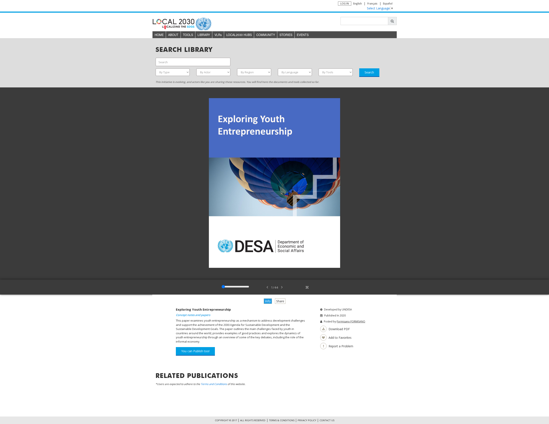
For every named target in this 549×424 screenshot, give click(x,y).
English (357, 3)
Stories (285, 35)
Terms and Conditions (214, 384)
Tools (188, 35)
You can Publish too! (195, 351)
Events (303, 35)
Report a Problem (340, 346)
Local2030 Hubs (239, 35)
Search (369, 72)
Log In (344, 3)
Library (204, 35)
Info (268, 301)
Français (372, 3)
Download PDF (339, 329)
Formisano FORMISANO (351, 321)
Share (280, 301)
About (173, 35)
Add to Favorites (339, 338)
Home (159, 35)
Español (387, 3)
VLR (218, 35)
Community (265, 35)
